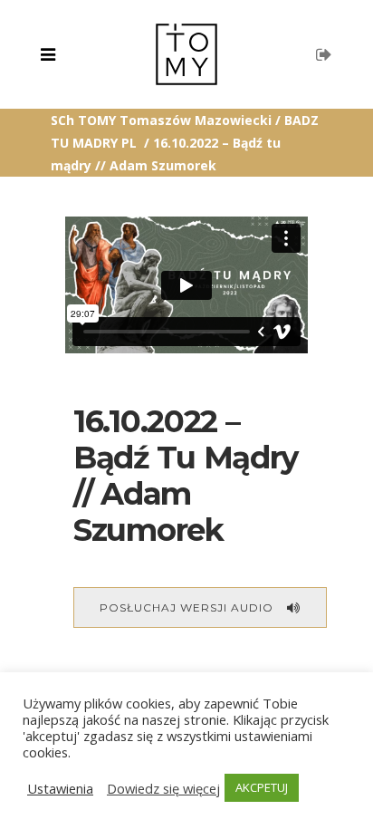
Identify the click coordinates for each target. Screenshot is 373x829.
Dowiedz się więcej (163, 788)
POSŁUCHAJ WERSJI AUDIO (186, 607)
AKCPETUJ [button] (261, 787)
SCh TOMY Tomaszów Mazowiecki (161, 120)
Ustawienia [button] (60, 788)
